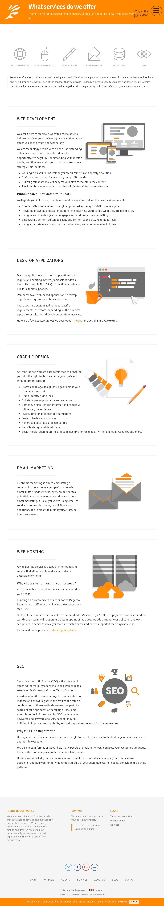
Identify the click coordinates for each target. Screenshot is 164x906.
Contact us (87, 14)
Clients (65, 879)
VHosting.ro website (64, 630)
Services (82, 879)
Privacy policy (117, 820)
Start (33, 879)
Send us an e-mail (84, 829)
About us (99, 879)
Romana (82, 890)
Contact (130, 879)
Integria (77, 320)
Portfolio (48, 879)
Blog (115, 879)
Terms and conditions (122, 816)
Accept (134, 902)
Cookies (114, 824)
